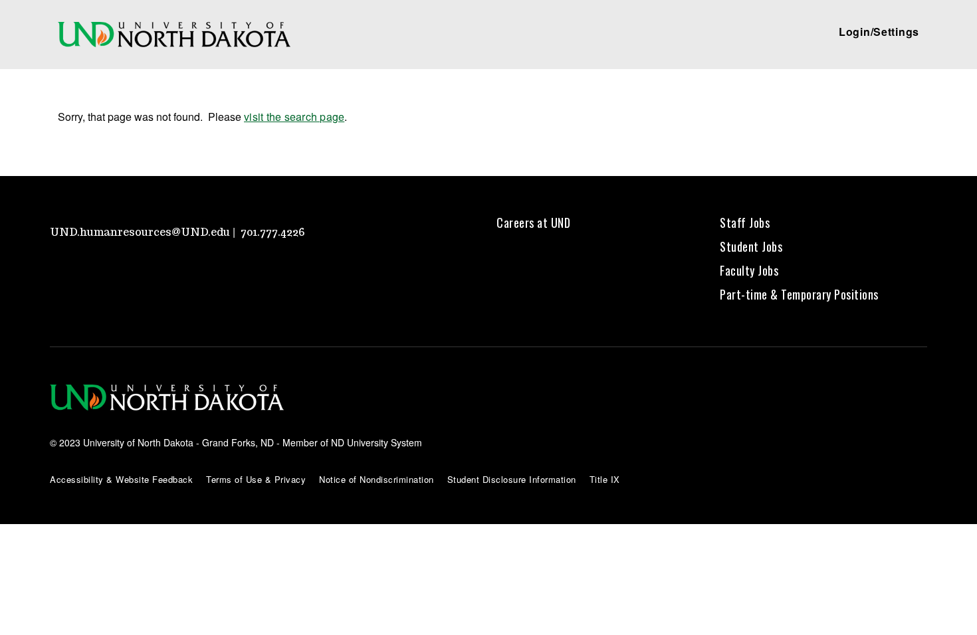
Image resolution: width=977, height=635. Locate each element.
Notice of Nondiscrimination (376, 479)
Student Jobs (751, 246)
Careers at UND (533, 222)
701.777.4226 (273, 232)
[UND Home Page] (174, 34)
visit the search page (294, 116)
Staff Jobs (745, 222)
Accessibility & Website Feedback (121, 479)
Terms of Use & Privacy (256, 479)
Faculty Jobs (749, 270)
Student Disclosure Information (511, 479)
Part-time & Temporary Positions (799, 294)
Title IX (605, 479)
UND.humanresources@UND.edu (140, 232)
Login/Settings (879, 31)
